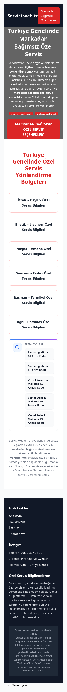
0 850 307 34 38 (31, 553)
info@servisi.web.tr (34, 559)
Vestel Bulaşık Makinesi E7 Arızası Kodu (37, 419)
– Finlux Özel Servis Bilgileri (33, 276)
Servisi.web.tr (22, 16)
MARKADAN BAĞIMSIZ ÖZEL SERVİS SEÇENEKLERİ (33, 129)
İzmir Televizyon (15, 685)
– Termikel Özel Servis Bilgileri (33, 300)
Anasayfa (15, 516)
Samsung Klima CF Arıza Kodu (38, 368)
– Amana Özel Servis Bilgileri (33, 251)
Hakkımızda (17, 522)
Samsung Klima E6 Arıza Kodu (38, 354)
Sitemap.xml (17, 534)
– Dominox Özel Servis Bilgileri (33, 324)
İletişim (14, 528)
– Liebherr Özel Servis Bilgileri (33, 227)
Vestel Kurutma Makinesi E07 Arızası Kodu (38, 383)
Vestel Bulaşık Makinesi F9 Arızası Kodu (37, 401)
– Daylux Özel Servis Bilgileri (34, 202)
